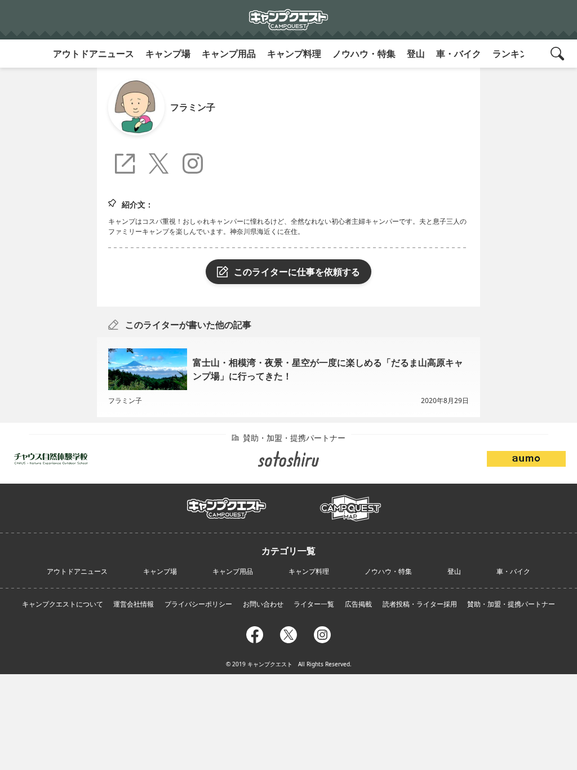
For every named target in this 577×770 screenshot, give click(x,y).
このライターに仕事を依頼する (297, 271)
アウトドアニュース (93, 53)
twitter (288, 633)
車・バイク (458, 53)
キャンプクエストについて (62, 604)
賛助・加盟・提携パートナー (511, 604)
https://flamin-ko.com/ (127, 166)
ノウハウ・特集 (364, 53)
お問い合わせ (263, 604)
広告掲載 (358, 604)
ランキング (515, 53)
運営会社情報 (133, 604)
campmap (350, 501)
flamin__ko (195, 164)
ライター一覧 (314, 604)
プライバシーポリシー (198, 604)
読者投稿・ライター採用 (420, 604)
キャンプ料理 (294, 53)
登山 (416, 53)
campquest (227, 504)
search (559, 53)
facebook (254, 633)
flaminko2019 (161, 164)
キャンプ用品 (229, 53)
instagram (322, 633)
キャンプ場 (167, 53)
